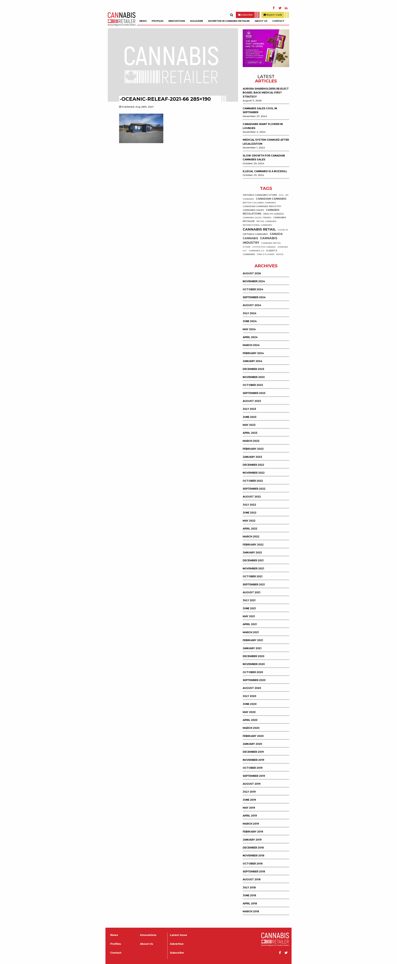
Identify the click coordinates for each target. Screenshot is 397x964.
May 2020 (249, 712)
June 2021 (249, 608)
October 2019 (253, 768)
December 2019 (253, 752)
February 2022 (253, 544)
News (143, 21)
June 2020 (249, 704)
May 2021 (249, 616)
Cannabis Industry (260, 240)
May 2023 (249, 425)
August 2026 (252, 273)
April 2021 (250, 624)
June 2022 (249, 512)
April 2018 (250, 903)
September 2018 (254, 871)
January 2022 (252, 552)
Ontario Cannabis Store (260, 195)
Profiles (157, 21)
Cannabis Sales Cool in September (260, 110)
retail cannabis (266, 221)
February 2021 (253, 640)
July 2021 (249, 600)
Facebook (274, 8)
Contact (278, 21)
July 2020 (249, 696)
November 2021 (253, 568)
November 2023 (254, 377)
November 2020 (254, 664)
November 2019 (253, 760)
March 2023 (251, 441)
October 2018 (253, 863)
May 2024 (249, 329)
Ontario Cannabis (255, 234)
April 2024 (250, 337)
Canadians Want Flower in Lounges (263, 126)
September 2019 (254, 776)
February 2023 (253, 449)
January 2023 (252, 457)
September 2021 (254, 584)
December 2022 (253, 465)
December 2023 (253, 369)
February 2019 (253, 831)
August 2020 (252, 688)
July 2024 (249, 313)
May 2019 (249, 807)
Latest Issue (178, 935)
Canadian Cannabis (271, 198)
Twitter (280, 8)
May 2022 (249, 520)
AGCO (279, 254)
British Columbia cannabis (259, 203)
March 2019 (251, 823)
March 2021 (251, 632)
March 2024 (251, 345)
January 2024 (252, 361)
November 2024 (254, 281)
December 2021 (253, 560)
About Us (261, 21)
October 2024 (253, 289)
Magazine (196, 21)
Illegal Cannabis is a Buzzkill (265, 171)
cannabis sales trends (257, 218)
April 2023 (250, 433)
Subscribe (246, 15)
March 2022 (251, 536)
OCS (281, 195)
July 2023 (249, 409)
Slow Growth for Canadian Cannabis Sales (264, 157)
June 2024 (250, 321)
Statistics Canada (264, 247)
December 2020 (253, 656)
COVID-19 (283, 230)
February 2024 (253, 353)
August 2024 (252, 305)
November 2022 (254, 472)
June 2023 (249, 417)
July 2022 (249, 504)
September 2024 (254, 297)
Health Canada (273, 214)
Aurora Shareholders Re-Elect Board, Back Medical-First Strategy (266, 92)
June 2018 (249, 895)
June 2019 (249, 800)
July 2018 (249, 887)
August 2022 (252, 496)
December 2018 (253, 847)
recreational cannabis (257, 225)
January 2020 (252, 744)
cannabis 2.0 (256, 251)
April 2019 (250, 815)
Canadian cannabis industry (262, 206)
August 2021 (251, 592)
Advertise (176, 943)
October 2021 (252, 576)
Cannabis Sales (253, 210)
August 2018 (252, 879)
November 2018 (253, 855)
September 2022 (254, 488)
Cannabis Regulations (261, 212)
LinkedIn (286, 8)
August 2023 (252, 401)
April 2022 (250, 528)
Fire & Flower (265, 254)
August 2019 (252, 784)
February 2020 (253, 736)
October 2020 (253, 672)
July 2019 (249, 791)
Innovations (176, 21)
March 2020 (251, 728)
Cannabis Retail (259, 229)
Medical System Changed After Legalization (266, 141)
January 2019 (252, 839)
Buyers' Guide (274, 15)
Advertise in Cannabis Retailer (229, 21)
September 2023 (254, 393)
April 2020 (250, 720)
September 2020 (254, 680)
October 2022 (253, 481)
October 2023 (253, 385)
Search (231, 15)
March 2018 (251, 911)
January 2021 (252, 648)
